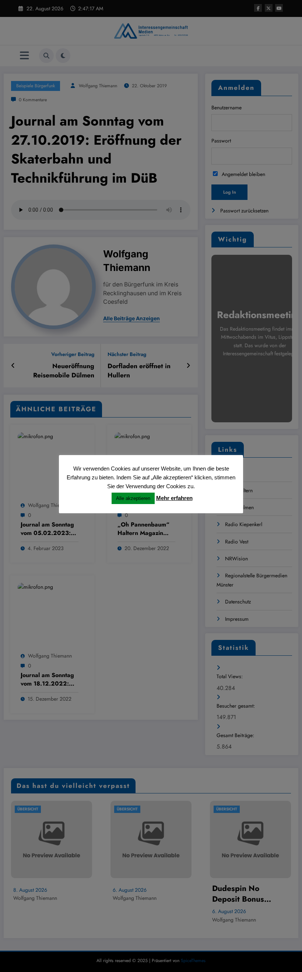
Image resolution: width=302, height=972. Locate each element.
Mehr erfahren (174, 498)
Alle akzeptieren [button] (133, 498)
